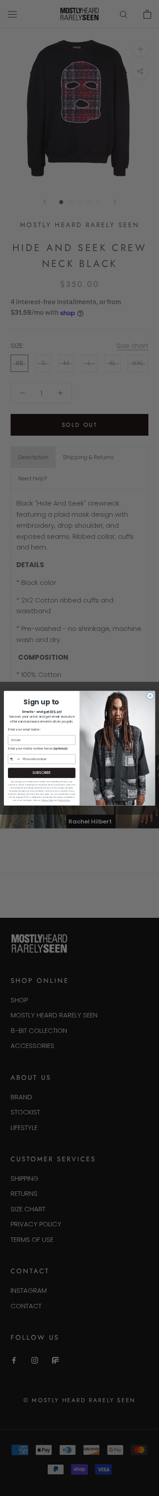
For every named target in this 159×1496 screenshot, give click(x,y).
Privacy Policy (48, 800)
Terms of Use (64, 800)
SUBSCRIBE (42, 772)
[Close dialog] (150, 695)
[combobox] (14, 759)
